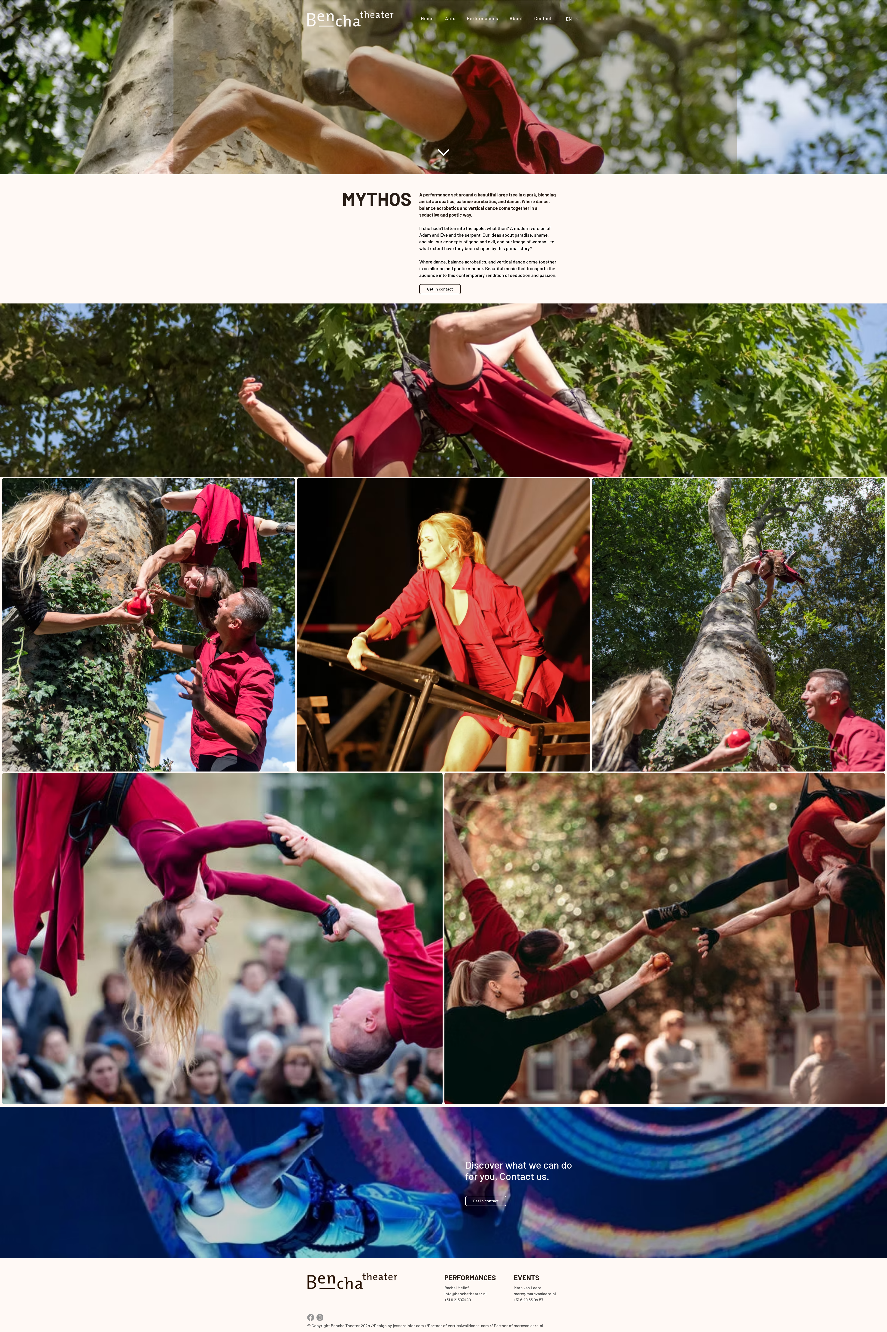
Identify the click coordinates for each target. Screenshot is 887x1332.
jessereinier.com (408, 1325)
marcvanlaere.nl (528, 1325)
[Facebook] (310, 1317)
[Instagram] (319, 1317)
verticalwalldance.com (468, 1325)
